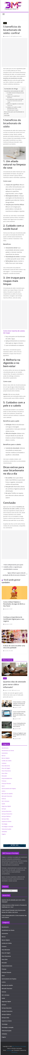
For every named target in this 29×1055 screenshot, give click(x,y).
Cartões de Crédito (6, 760)
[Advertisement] (14, 52)
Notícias (4, 798)
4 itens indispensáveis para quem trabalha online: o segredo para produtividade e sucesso (13, 567)
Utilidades (4, 831)
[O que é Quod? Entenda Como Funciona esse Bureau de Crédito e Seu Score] (7, 715)
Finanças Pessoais (6, 783)
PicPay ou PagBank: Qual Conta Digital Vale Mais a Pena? (19, 734)
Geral (5, 23)
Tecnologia (4, 824)
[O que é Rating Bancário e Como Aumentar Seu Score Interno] (7, 725)
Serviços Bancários (6, 811)
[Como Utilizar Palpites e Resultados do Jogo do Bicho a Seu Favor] (14, 587)
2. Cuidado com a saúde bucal (12, 96)
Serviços (4, 809)
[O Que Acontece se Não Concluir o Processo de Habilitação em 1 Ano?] (7, 704)
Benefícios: (9, 97)
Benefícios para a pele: (12, 108)
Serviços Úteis (5, 819)
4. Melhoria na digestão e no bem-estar (15, 104)
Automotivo (5, 753)
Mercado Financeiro (7, 796)
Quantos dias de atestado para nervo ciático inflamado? (14, 684)
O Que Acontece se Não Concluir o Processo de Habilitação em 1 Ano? (19, 703)
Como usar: (9, 94)
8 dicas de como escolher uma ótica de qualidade (14, 647)
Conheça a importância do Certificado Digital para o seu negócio (13, 619)
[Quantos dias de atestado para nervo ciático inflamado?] (14, 669)
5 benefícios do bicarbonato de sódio (13, 91)
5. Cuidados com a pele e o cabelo (13, 107)
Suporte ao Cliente (6, 821)
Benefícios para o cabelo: (12, 110)
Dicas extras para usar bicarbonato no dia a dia (14, 112)
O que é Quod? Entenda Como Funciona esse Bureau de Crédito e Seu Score (19, 714)
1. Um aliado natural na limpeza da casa (15, 92)
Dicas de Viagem (6, 768)
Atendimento (5, 748)
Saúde (5, 678)
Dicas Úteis (4, 773)
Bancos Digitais (6, 758)
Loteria (3, 791)
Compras (4, 763)
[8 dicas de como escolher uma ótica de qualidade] (14, 631)
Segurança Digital (6, 806)
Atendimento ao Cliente (8, 750)
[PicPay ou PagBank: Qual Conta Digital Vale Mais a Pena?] (7, 735)
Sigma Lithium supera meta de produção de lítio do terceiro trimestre (14, 574)
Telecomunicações (6, 829)
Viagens (4, 834)
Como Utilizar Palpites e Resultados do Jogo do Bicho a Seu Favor (14, 604)
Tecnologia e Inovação (7, 826)
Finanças (4, 781)
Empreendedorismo (7, 778)
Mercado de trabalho (7, 793)
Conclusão (6, 115)
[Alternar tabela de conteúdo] (22, 88)
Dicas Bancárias (6, 765)
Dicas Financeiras (6, 771)
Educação (4, 776)
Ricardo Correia (18, 36)
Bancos (3, 755)
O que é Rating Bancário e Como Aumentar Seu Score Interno (19, 724)
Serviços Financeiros (7, 814)
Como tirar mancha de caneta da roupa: (14, 101)
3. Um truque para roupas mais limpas (14, 99)
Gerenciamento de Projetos (9, 788)
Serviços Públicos (6, 816)
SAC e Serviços (5, 801)
